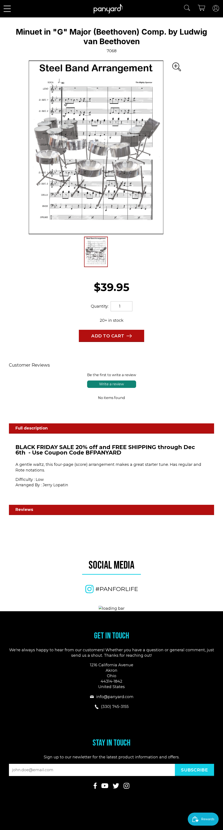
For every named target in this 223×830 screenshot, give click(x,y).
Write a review (111, 384)
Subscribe (194, 770)
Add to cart (107, 335)
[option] (96, 147)
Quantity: (99, 306)
